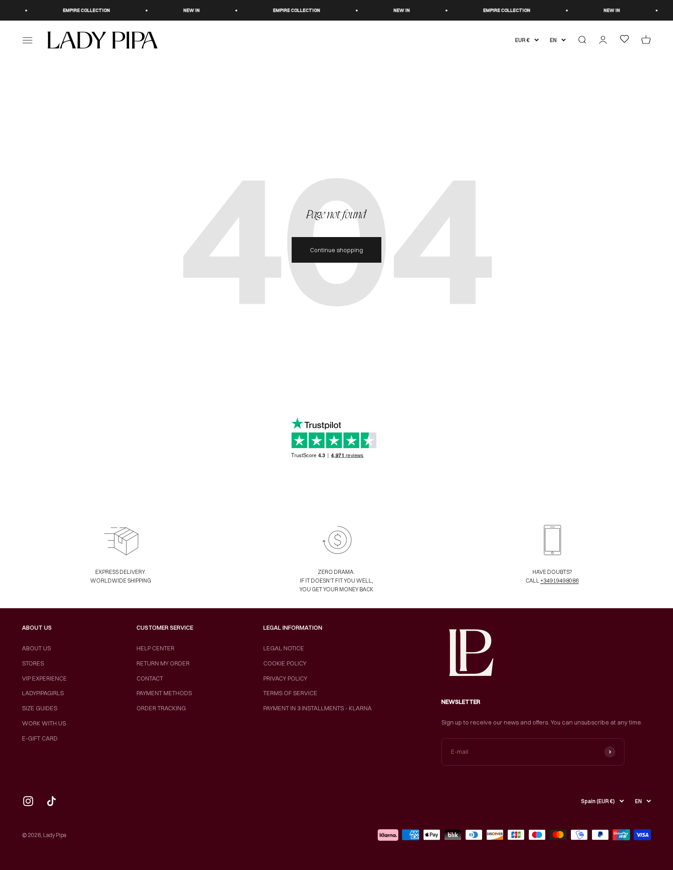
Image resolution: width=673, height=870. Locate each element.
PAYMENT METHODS (164, 693)
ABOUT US (36, 648)
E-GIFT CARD (40, 738)
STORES (33, 663)
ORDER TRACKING (161, 708)
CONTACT (149, 678)
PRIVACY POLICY (285, 678)
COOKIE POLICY (284, 663)
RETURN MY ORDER (163, 663)
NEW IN (182, 10)
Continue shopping (336, 250)
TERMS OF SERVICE (290, 693)
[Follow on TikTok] (51, 801)
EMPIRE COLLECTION (77, 10)
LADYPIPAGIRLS (43, 693)
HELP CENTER (155, 648)
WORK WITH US (44, 723)
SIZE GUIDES (39, 708)
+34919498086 (559, 580)
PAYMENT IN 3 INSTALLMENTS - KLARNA (317, 708)
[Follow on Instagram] (28, 801)
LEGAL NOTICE (283, 648)
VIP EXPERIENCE (44, 678)
